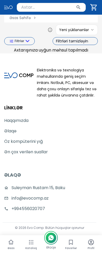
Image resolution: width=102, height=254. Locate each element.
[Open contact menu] (51, 238)
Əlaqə (10, 131)
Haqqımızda (16, 120)
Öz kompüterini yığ (23, 141)
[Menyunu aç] (31, 242)
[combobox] (51, 7)
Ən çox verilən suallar (26, 152)
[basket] (94, 7)
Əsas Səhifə (20, 17)
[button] (94, 7)
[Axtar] (78, 7)
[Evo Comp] (8, 7)
